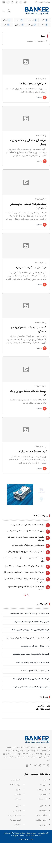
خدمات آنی (16, 810)
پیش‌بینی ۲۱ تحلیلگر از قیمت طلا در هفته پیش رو (25, 530)
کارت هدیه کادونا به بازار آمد (32, 452)
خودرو (18, 789)
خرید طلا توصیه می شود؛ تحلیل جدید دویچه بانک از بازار (23, 559)
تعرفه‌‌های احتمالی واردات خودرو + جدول (28, 142)
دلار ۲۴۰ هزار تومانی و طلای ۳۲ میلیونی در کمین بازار (24, 572)
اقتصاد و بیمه (16, 780)
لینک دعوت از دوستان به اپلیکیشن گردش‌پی (28, 206)
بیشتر (27, 595)
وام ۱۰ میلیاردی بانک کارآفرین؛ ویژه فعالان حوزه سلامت (26, 588)
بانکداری (43, 805)
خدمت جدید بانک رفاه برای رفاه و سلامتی (29, 329)
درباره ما (43, 784)
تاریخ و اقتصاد (15, 784)
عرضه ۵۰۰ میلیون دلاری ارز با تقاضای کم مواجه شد (31, 679)
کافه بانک (43, 810)
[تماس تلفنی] (25, 2)
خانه (45, 780)
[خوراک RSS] (8, 2)
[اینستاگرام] (3, 2)
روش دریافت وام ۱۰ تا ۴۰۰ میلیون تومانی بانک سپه (24, 566)
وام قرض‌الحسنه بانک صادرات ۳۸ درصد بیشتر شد (31, 621)
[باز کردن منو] (3, 10)
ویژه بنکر (43, 824)
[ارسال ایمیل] (20, 2)
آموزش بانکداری (41, 820)
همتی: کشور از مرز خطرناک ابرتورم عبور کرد (28, 545)
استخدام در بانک (14, 815)
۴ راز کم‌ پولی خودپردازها (33, 84)
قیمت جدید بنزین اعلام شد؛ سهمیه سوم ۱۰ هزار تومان (29, 613)
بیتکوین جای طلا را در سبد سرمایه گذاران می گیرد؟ (31, 687)
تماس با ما (42, 789)
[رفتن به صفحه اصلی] (37, 10)
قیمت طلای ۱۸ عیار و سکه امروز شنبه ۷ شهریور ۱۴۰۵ (30, 630)
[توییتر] (16, 2)
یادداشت (17, 799)
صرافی (18, 805)
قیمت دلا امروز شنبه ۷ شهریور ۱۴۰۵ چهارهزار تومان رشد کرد (28, 638)
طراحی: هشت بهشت (26, 839)
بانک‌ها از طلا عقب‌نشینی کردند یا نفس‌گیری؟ (27, 524)
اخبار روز (43, 794)
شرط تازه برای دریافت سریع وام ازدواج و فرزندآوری (25, 551)
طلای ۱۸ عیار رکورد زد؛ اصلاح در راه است (35, 670)
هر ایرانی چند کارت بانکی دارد (31, 268)
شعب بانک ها (15, 820)
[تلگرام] (12, 2)
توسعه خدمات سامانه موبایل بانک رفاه (28, 393)
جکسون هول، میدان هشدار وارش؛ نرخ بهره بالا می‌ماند (26, 539)
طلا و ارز (18, 794)
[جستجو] (9, 10)
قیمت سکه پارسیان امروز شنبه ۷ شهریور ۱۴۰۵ (32, 662)
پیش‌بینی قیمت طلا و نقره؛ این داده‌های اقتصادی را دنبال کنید (24, 580)
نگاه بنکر (18, 824)
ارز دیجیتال (42, 799)
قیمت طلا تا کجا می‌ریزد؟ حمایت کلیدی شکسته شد (31, 654)
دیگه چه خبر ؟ (41, 815)
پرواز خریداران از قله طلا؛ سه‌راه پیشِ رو (35, 646)
